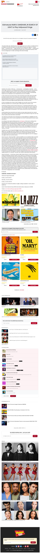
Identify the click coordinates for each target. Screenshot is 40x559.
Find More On (19, 289)
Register (31, 1)
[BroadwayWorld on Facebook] (16, 546)
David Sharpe (32, 140)
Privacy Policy (31, 550)
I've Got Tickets (14, 259)
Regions (25, 548)
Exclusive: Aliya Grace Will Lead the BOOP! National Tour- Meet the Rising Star (16, 480)
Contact (13, 548)
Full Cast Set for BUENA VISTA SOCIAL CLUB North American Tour (14, 500)
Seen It (5, 259)
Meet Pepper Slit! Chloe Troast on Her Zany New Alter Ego (19, 333)
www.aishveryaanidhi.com (18, 190)
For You (6, 192)
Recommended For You (6, 401)
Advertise (6, 548)
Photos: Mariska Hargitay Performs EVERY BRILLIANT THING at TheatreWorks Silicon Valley (10, 60)
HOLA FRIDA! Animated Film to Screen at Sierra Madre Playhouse (10, 66)
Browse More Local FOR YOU (30, 224)
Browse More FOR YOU (19, 427)
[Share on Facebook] (33, 35)
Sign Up (20, 43)
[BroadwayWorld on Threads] (25, 546)
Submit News (21, 548)
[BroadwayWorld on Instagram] (19, 546)
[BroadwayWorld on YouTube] (28, 546)
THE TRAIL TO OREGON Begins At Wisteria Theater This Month (9, 63)
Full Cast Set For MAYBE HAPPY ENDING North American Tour (13, 520)
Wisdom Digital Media (17, 550)
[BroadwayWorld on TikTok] (23, 546)
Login (34, 1)
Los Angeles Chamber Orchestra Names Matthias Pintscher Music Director (9, 56)
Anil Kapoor (22, 121)
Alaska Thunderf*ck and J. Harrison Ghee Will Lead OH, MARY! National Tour (16, 461)
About (10, 548)
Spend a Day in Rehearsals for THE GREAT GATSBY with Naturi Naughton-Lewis (22, 336)
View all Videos (4, 344)
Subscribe (34, 323)
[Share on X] (35, 35)
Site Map (28, 548)
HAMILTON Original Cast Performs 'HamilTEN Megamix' (18, 340)
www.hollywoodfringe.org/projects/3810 (13, 188)
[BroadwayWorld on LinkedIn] (21, 546)
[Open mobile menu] (39, 2)
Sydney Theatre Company (32, 150)
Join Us (16, 548)
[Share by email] (37, 35)
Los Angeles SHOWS (5, 347)
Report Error (33, 548)
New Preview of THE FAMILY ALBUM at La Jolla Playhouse (18, 329)
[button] (36, 2)
